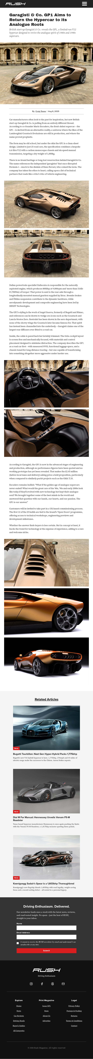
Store (46, 1011)
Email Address (23, 932)
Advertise (46, 1021)
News (16, 748)
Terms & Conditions (74, 1021)
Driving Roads (19, 1021)
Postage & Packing (74, 1011)
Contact (74, 1025)
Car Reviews (19, 1016)
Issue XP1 (46, 1006)
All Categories (18, 1030)
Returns (74, 1016)
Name (19, 923)
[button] (84, 4)
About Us (46, 1016)
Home (18, 1006)
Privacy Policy (74, 1006)
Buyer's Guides (19, 1025)
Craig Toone (40, 111)
